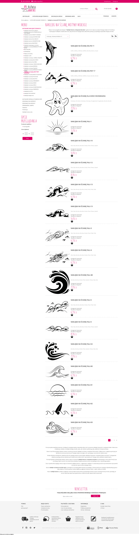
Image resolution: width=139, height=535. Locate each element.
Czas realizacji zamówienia (67, 510)
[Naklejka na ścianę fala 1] (57, 127)
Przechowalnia (44, 510)
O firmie (102, 508)
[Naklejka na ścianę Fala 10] (57, 148)
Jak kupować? (24, 508)
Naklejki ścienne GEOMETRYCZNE (32, 41)
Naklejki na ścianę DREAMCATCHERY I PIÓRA (33, 70)
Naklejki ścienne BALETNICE (30, 43)
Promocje (25, 109)
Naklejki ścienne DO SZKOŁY (31, 30)
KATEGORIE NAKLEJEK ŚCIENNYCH (31, 28)
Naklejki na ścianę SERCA (30, 85)
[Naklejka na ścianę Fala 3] (57, 235)
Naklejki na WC (27, 55)
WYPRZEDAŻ (27, 51)
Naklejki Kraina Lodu (27, 112)
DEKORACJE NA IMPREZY (29, 101)
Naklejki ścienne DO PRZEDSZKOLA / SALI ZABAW (33, 33)
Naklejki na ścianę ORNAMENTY (31, 81)
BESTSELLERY (27, 49)
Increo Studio (78, 527)
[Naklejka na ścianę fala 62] (57, 409)
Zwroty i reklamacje (85, 510)
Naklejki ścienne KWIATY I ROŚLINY (32, 35)
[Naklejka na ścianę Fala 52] (57, 351)
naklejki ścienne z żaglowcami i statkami (82, 463)
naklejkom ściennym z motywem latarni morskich (97, 455)
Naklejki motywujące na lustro (31, 45)
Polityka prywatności (86, 508)
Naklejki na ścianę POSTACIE (31, 76)
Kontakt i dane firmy (105, 506)
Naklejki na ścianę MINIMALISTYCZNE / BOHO (33, 47)
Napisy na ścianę (28, 53)
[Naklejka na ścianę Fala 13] (57, 191)
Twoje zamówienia (45, 506)
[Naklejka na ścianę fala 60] (57, 372)
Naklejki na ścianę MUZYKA (30, 78)
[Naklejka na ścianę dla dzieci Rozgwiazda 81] (57, 103)
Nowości (24, 107)
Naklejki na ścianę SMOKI (30, 83)
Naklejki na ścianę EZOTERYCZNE (32, 37)
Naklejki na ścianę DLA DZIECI (31, 60)
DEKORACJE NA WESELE (28, 103)
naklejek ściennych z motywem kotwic (102, 447)
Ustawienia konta (45, 508)
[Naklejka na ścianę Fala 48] (57, 282)
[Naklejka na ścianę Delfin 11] (57, 53)
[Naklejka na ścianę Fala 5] (57, 307)
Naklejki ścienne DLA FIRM (30, 62)
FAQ (22, 506)
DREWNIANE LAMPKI (28, 105)
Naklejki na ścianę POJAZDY (30, 68)
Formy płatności (64, 506)
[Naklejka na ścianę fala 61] (57, 390)
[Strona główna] (28, 8)
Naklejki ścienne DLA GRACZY (31, 39)
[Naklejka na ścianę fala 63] (57, 428)
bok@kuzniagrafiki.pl (37, 1)
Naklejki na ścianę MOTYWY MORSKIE (31, 72)
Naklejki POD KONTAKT (29, 93)
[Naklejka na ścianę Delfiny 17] (57, 78)
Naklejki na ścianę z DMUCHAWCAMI (33, 64)
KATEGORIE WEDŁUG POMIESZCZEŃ (32, 99)
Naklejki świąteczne (29, 95)
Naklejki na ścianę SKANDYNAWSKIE (33, 87)
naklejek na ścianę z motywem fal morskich (87, 451)
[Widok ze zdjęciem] (113, 36)
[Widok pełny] (116, 36)
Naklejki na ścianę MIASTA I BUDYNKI (33, 74)
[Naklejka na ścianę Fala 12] (57, 170)
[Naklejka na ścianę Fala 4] (57, 257)
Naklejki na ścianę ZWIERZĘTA (31, 89)
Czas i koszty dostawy (66, 508)
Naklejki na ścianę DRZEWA (30, 66)
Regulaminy (83, 506)
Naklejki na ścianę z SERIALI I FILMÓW (33, 58)
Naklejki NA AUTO (28, 91)
